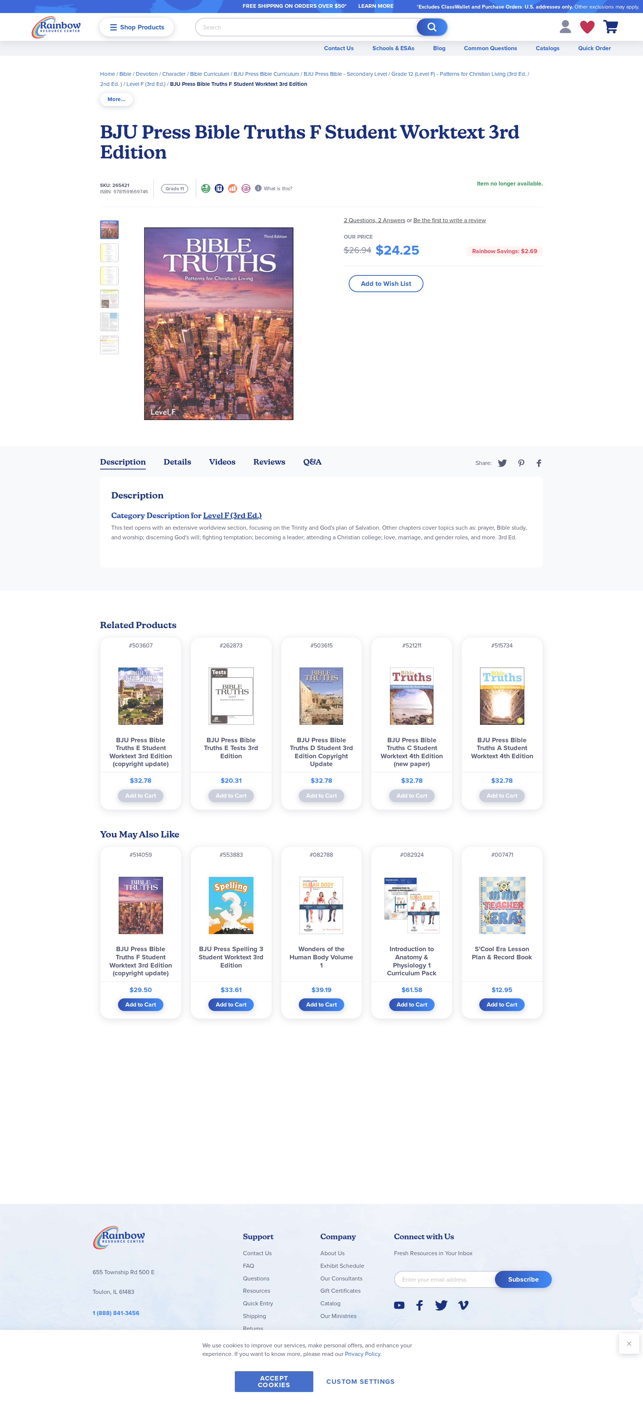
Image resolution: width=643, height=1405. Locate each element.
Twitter (502, 463)
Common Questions (490, 48)
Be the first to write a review (449, 220)
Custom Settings (360, 1381)
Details (177, 462)
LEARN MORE (376, 6)
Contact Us (339, 48)
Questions (256, 1278)
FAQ (248, 1266)
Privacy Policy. (363, 1354)
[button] (565, 26)
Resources (256, 1290)
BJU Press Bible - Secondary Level (345, 74)
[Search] (432, 27)
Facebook (539, 463)
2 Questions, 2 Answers (374, 220)
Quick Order (594, 48)
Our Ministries (338, 1316)
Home (107, 74)
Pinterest (521, 463)
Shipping (254, 1316)
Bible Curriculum (209, 74)
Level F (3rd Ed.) (146, 84)
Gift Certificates (340, 1290)
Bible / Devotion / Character (152, 74)
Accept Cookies (274, 1381)
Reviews (269, 462)
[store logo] (56, 27)
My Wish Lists (587, 27)
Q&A (312, 462)
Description (123, 462)
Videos (222, 462)
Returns (253, 1328)
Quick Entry (258, 1303)
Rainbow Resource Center (119, 1239)
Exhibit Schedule (342, 1266)
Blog (439, 48)
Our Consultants (341, 1278)
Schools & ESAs (393, 48)
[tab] (116, 99)
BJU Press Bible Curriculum (266, 74)
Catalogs (548, 48)
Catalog (330, 1303)
